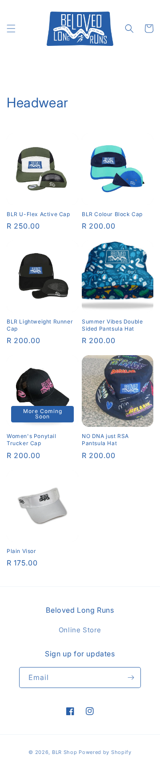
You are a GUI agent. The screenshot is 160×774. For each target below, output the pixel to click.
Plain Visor (21, 551)
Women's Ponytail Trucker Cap (31, 439)
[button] (11, 28)
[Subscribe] (130, 677)
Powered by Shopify (105, 752)
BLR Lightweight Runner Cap (40, 325)
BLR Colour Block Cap (112, 214)
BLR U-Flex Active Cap (38, 214)
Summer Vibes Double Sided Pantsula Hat (112, 325)
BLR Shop (64, 752)
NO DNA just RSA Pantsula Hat (105, 439)
